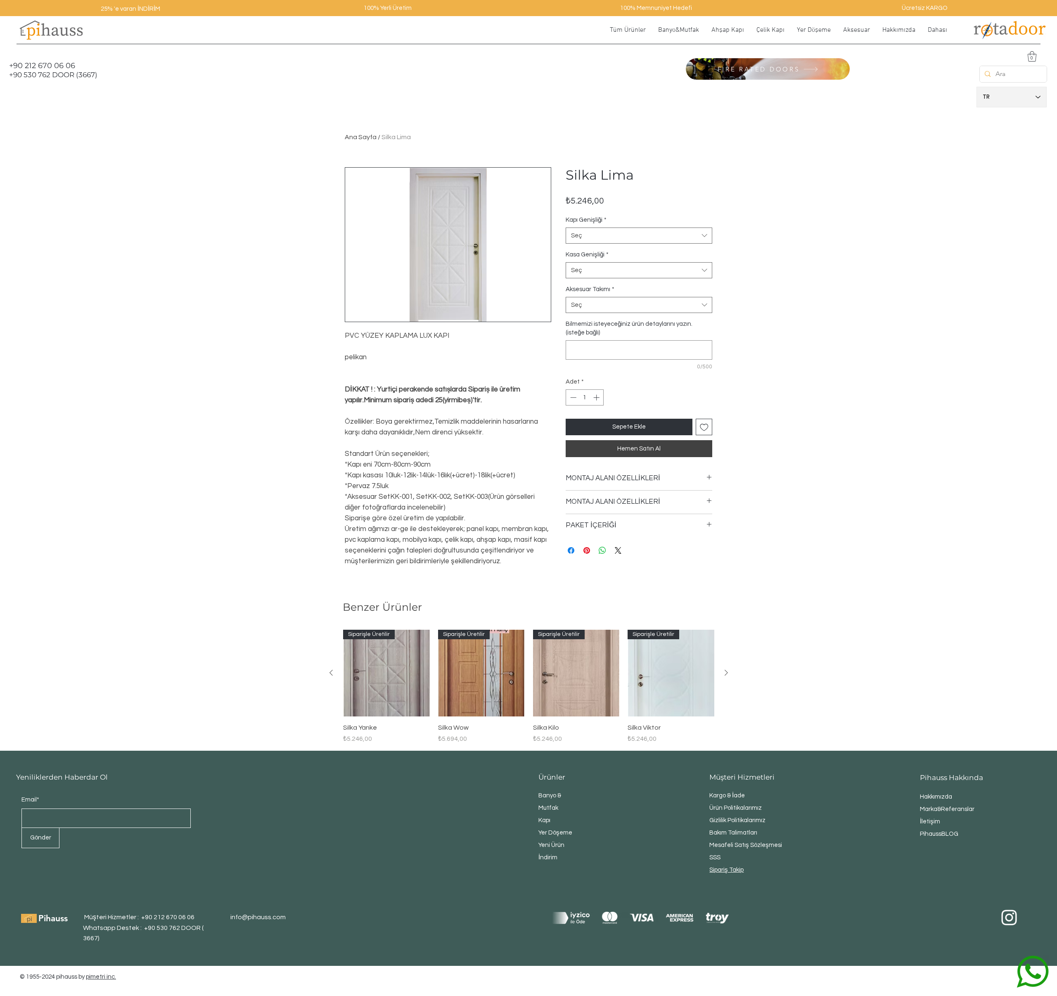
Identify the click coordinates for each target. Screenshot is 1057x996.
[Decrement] (572, 397)
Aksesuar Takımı (590, 289)
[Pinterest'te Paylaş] (587, 550)
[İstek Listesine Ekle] (704, 427)
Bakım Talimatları (733, 833)
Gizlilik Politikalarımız (737, 820)
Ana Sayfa (361, 137)
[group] (528, 686)
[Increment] (597, 397)
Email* (30, 800)
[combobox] (639, 236)
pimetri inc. (101, 977)
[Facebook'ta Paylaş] (571, 550)
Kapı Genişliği (586, 220)
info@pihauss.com (258, 917)
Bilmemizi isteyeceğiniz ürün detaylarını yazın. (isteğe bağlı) (629, 328)
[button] (1032, 56)
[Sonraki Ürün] (726, 673)
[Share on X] (618, 550)
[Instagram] (1009, 917)
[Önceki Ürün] (331, 673)
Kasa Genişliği (587, 254)
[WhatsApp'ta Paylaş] (602, 550)
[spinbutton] (585, 397)
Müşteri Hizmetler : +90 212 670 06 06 (139, 917)
